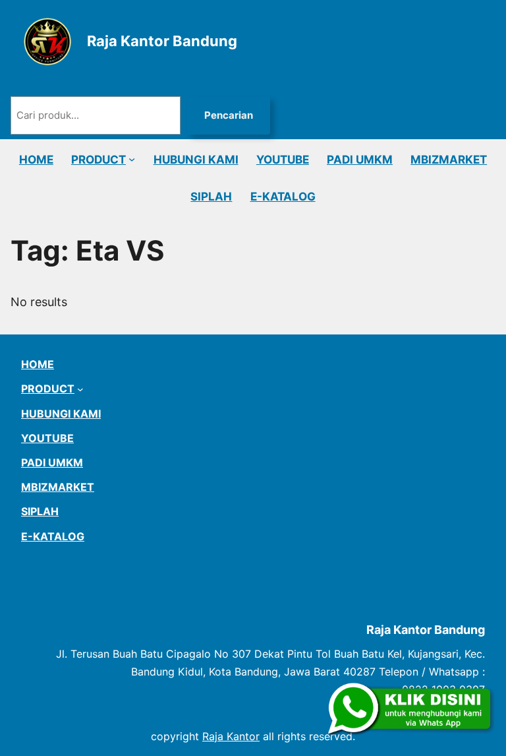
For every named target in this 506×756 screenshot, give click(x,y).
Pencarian (228, 115)
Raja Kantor (231, 736)
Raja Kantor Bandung (162, 40)
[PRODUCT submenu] (131, 159)
